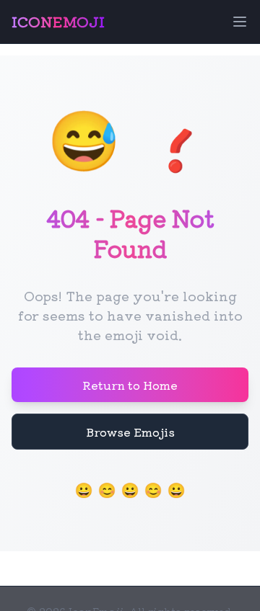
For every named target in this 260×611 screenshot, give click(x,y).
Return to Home (130, 384)
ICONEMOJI (58, 22)
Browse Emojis (130, 431)
